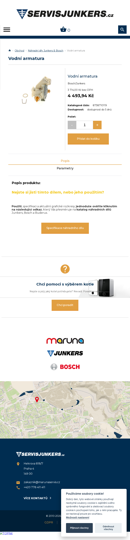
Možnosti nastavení (77, 517)
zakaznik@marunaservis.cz (38, 483)
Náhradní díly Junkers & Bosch (45, 50)
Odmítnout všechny (108, 528)
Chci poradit (65, 305)
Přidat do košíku (88, 138)
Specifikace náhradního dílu (65, 228)
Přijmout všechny (79, 527)
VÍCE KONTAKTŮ (37, 498)
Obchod (19, 50)
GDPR (49, 522)
